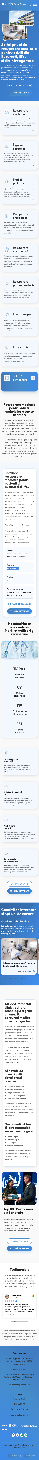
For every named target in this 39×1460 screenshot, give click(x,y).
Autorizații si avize (19, 1415)
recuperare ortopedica (14, 445)
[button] (29, 4)
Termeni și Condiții (19, 1399)
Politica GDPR (19, 1404)
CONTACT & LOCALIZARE (19, 85)
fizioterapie (22, 451)
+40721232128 (13, 568)
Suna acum (30, 1456)
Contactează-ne (19, 884)
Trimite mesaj (15, 1456)
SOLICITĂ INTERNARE (19, 92)
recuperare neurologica (24, 442)
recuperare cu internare (26, 448)
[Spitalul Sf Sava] (14, 4)
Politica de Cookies (19, 1409)
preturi (13, 453)
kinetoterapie (11, 451)
